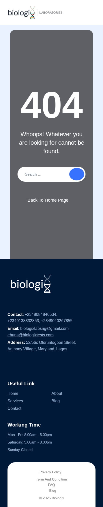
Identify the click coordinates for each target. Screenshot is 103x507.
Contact (14, 408)
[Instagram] (39, 365)
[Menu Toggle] (91, 12)
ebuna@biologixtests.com (31, 335)
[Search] (76, 174)
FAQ (51, 485)
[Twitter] (20, 365)
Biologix (58, 498)
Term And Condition (51, 479)
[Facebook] (10, 365)
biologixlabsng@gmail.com (44, 328)
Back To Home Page (48, 200)
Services (15, 401)
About (57, 393)
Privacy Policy (50, 472)
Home (13, 393)
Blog (56, 401)
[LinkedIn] (29, 365)
